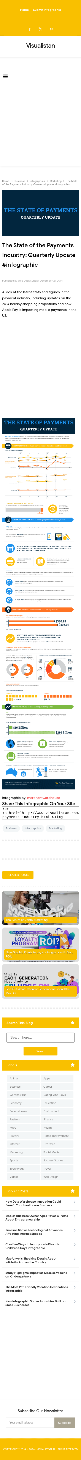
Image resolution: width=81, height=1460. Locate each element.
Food (13, 1127)
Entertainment (19, 1111)
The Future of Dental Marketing (27, 920)
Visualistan (44, 1449)
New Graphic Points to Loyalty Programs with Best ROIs (39, 955)
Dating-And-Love (54, 1095)
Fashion (14, 1119)
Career (47, 1086)
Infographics (33, 828)
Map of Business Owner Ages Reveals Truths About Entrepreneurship (36, 1217)
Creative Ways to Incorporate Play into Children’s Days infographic (32, 1246)
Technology (17, 1168)
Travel (47, 1168)
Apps (46, 1078)
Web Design (50, 1177)
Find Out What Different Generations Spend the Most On (38, 991)
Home (24, 10)
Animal (14, 1078)
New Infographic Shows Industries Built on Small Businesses (35, 1303)
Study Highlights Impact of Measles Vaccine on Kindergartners (36, 1274)
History (14, 1136)
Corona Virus (18, 1095)
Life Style (49, 1144)
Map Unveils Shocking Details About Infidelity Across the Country (30, 1260)
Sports (14, 1160)
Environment (51, 1111)
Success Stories (53, 1160)
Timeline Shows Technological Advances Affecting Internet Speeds (34, 1232)
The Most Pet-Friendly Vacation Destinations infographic (36, 1289)
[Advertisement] (40, 125)
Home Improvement (56, 1136)
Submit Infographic (47, 10)
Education (49, 1103)
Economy (16, 1103)
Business (11, 828)
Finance (48, 1119)
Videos (14, 1177)
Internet (15, 1144)
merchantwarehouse (43, 798)
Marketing (55, 828)
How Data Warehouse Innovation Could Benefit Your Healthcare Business (33, 1203)
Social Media (51, 1152)
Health (47, 1127)
